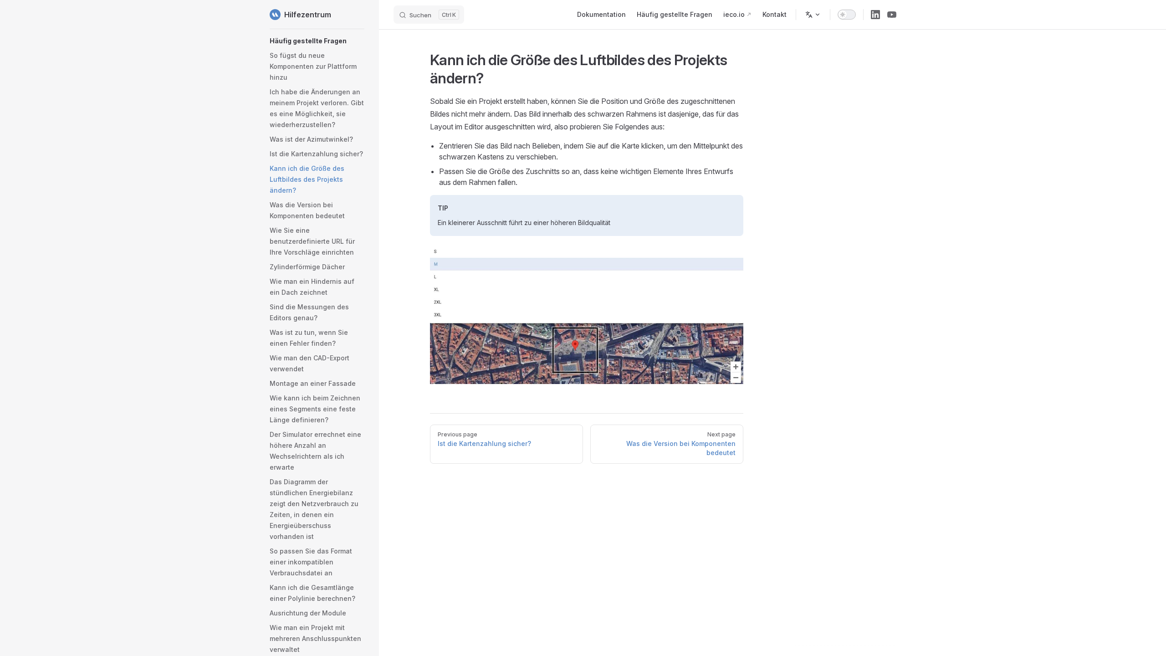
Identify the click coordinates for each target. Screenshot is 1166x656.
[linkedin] (875, 14)
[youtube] (892, 14)
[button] (317, 41)
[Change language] (813, 14)
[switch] (847, 15)
